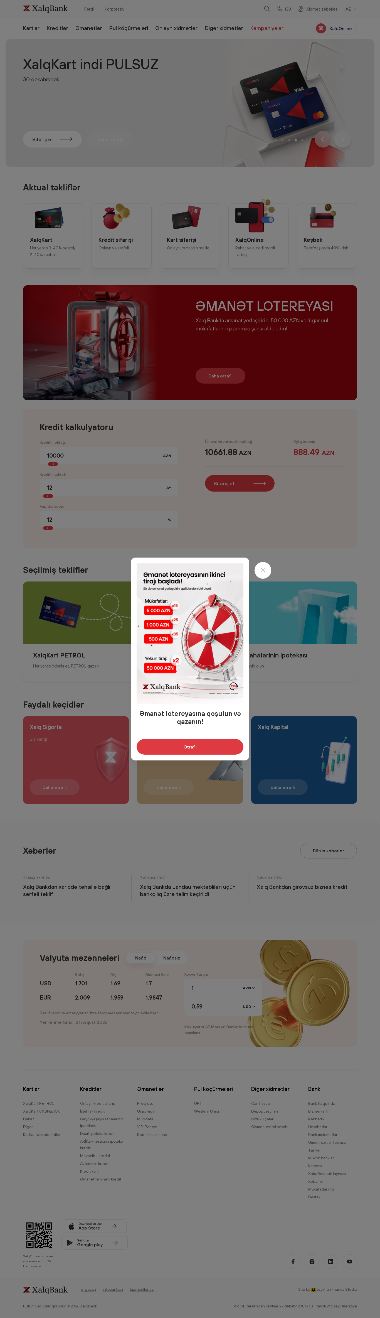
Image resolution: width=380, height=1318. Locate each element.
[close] (263, 570)
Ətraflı (190, 746)
